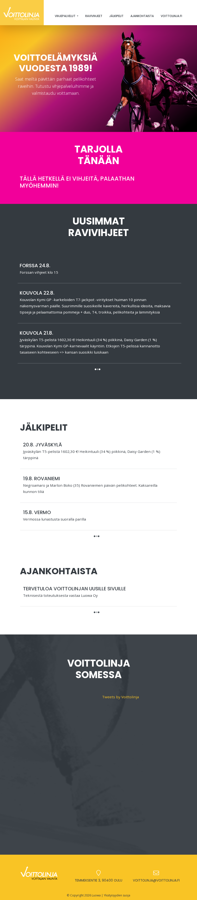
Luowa (96, 895)
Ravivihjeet (93, 16)
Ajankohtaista (142, 16)
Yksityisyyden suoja (117, 895)
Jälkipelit (116, 16)
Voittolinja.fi (171, 16)
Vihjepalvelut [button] (65, 16)
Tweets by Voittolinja (120, 696)
